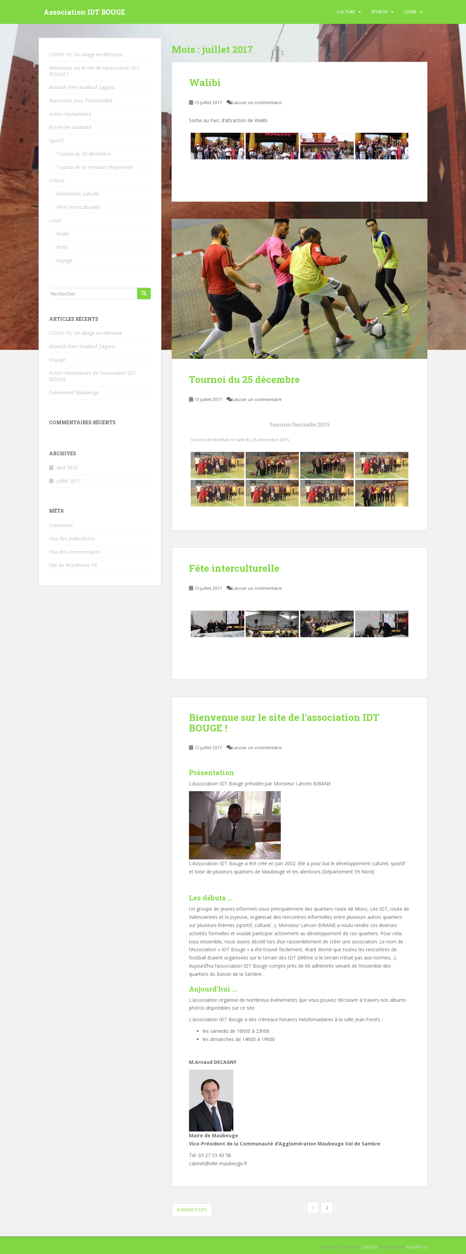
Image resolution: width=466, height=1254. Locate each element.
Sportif (379, 12)
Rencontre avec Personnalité (81, 100)
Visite (62, 247)
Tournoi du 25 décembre (244, 379)
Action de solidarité (70, 127)
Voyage (64, 260)
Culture (346, 12)
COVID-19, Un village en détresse (85, 54)
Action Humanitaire (70, 114)
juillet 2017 (69, 481)
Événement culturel (77, 193)
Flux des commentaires (75, 551)
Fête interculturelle (234, 568)
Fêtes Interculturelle (78, 207)
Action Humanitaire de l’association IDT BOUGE (92, 376)
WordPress (416, 1247)
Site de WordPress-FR (73, 565)
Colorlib (370, 1247)
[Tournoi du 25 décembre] (299, 289)
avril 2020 (67, 467)
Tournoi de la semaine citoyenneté (94, 167)
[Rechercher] (144, 293)
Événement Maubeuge (74, 392)
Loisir (410, 12)
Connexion (61, 525)
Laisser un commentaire (257, 102)
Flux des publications (72, 538)
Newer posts (193, 1210)
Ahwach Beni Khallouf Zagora (82, 87)
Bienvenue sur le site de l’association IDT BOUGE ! (284, 722)
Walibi (205, 82)
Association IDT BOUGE (84, 12)
